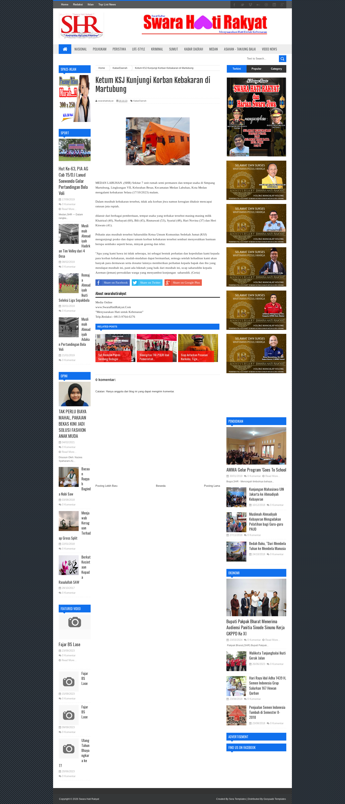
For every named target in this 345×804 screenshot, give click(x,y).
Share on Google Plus (186, 282)
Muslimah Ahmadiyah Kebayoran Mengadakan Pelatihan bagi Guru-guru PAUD (266, 521)
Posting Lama (212, 485)
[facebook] (234, 5)
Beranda (161, 485)
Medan (213, 49)
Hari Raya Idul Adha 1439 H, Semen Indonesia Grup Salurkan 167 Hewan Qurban (267, 685)
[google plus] (282, 5)
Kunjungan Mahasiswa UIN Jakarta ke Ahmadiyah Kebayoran (266, 494)
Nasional (80, 49)
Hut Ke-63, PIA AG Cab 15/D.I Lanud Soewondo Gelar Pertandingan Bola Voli (73, 180)
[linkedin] (274, 5)
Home (64, 4)
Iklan (91, 4)
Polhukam (99, 49)
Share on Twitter (150, 282)
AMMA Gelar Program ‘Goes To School (256, 469)
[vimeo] (250, 5)
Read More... (69, 209)
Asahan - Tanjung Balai (240, 49)
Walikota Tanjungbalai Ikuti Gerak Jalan (267, 655)
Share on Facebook (116, 282)
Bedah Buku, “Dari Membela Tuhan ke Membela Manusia (267, 546)
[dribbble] (266, 5)
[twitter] (242, 5)
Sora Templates (237, 799)
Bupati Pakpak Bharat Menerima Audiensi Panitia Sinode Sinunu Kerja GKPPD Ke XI (255, 627)
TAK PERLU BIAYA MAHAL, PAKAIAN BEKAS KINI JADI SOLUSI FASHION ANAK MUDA (72, 423)
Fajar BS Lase (69, 644)
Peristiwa (119, 49)
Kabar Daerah (193, 49)
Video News (269, 49)
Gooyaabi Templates (275, 799)
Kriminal (157, 49)
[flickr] (258, 5)
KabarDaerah (139, 101)
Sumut (173, 49)
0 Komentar (68, 204)
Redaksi (78, 4)
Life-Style (138, 49)
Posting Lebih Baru (106, 485)
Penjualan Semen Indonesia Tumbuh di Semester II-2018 (267, 712)
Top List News (107, 4)
